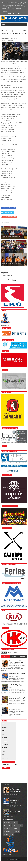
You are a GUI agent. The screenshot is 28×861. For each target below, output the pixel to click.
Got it (18, 13)
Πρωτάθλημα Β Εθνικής (7, 40)
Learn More (11, 13)
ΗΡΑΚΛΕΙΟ (4, 741)
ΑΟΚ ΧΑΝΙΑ (4, 727)
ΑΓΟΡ (3, 724)
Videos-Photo (5, 758)
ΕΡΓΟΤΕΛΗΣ (5, 737)
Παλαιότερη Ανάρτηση (21, 279)
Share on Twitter (8, 212)
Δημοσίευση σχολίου (8, 275)
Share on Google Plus (10, 216)
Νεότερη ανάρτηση (5, 279)
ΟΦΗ (16, 38)
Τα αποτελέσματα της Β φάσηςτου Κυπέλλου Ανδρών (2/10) (15, 811)
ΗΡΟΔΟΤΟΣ (5, 744)
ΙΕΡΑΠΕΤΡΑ (5, 747)
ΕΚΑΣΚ (3, 730)
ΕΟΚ (3, 734)
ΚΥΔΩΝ (3, 751)
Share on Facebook (9, 208)
